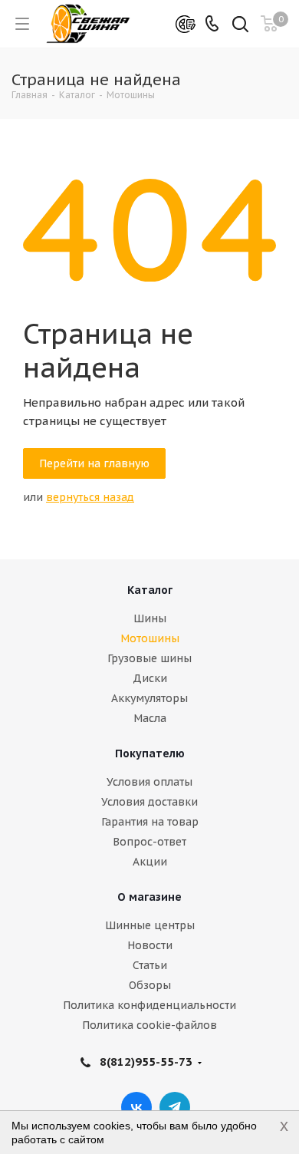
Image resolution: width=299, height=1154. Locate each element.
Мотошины (149, 638)
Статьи (150, 965)
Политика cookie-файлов (149, 1025)
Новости (149, 945)
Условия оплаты (149, 782)
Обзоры (150, 985)
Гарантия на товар (150, 822)
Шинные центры (150, 925)
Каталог (149, 590)
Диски (150, 678)
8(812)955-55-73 (146, 1061)
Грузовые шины (149, 658)
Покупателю (150, 753)
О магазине (149, 897)
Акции (150, 862)
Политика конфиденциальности (149, 1005)
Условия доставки (149, 802)
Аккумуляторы (149, 698)
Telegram (174, 1107)
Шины (149, 618)
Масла (149, 718)
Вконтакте (136, 1107)
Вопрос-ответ (149, 842)
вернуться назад (90, 497)
